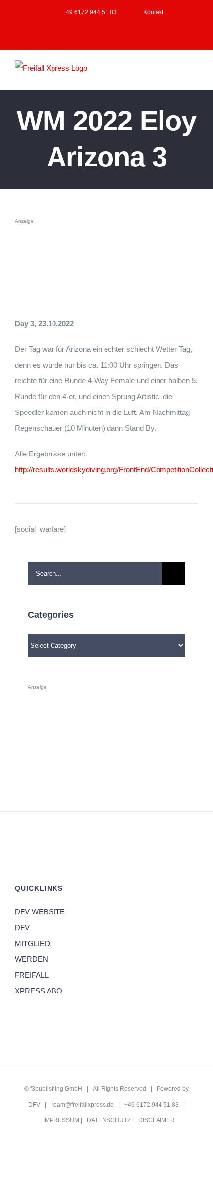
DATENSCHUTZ (109, 1120)
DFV (34, 1104)
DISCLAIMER (156, 1120)
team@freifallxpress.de (83, 1104)
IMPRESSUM (61, 1120)
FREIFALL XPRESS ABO (38, 983)
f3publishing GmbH (56, 1088)
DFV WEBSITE (40, 912)
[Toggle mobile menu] (194, 74)
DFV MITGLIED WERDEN (32, 943)
